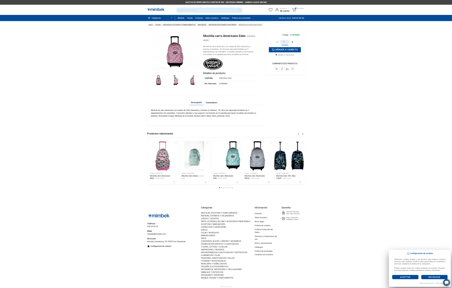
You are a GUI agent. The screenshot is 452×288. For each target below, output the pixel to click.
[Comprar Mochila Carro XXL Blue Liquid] (300, 182)
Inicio (151, 25)
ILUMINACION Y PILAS (210, 255)
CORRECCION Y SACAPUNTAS (213, 227)
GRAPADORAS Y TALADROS (212, 249)
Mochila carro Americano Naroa (255, 177)
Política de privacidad (426, 283)
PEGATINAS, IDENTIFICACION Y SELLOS (218, 258)
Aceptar (405, 277)
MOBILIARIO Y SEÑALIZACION (214, 264)
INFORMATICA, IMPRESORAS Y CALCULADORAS (221, 269)
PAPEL (204, 238)
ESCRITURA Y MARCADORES (213, 224)
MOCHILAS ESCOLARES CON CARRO (222, 25)
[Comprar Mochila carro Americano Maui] (174, 182)
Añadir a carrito (286, 49)
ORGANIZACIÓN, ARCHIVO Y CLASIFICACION (220, 244)
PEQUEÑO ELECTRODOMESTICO (214, 266)
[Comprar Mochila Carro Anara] (206, 182)
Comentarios (211, 102)
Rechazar (434, 277)
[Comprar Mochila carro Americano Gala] (237, 182)
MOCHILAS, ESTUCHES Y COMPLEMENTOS (179, 25)
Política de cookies (441, 283)
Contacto (199, 18)
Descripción (196, 102)
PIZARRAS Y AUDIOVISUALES (213, 261)
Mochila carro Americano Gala (223, 177)
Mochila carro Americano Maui (160, 177)
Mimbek (181, 18)
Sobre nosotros (212, 18)
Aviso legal (259, 221)
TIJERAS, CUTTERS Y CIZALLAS (214, 247)
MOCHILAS (202, 25)
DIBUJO (204, 230)
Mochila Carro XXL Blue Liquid (285, 177)
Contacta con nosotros (264, 254)
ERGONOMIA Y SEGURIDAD (212, 275)
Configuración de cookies (160, 246)
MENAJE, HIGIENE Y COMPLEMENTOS (217, 278)
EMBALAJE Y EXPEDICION (212, 272)
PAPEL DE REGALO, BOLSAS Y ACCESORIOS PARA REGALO (225, 221)
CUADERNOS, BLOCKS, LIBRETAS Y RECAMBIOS (221, 241)
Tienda (190, 18)
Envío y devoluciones (263, 243)
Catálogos (225, 18)
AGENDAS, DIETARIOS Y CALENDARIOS (217, 216)
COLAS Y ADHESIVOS (210, 233)
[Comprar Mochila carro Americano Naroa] (269, 182)
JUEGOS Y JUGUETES (210, 218)
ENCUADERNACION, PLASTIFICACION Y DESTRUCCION (224, 252)
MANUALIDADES (208, 235)
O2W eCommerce (226, 287)
